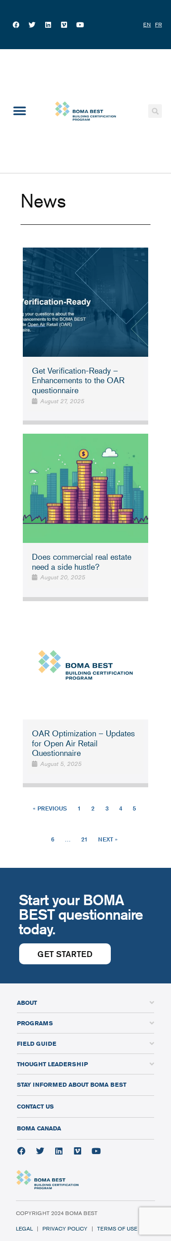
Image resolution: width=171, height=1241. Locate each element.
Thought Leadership (52, 1064)
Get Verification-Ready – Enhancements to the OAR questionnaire (78, 380)
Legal (24, 1228)
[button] (19, 111)
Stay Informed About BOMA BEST (71, 1084)
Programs (35, 1023)
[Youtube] (80, 24)
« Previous (50, 808)
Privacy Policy (65, 1228)
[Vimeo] (64, 24)
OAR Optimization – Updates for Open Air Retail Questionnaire (83, 743)
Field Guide (36, 1043)
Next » (108, 839)
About (27, 1002)
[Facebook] (16, 24)
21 (84, 839)
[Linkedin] (48, 24)
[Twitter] (32, 24)
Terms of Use (117, 1228)
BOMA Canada (39, 1128)
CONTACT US (35, 1106)
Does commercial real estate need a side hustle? (81, 562)
